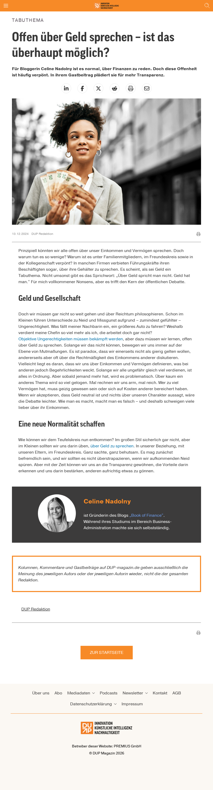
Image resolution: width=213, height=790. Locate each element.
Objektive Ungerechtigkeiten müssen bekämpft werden (70, 339)
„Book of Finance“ (146, 515)
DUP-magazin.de (123, 567)
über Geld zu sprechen (112, 446)
